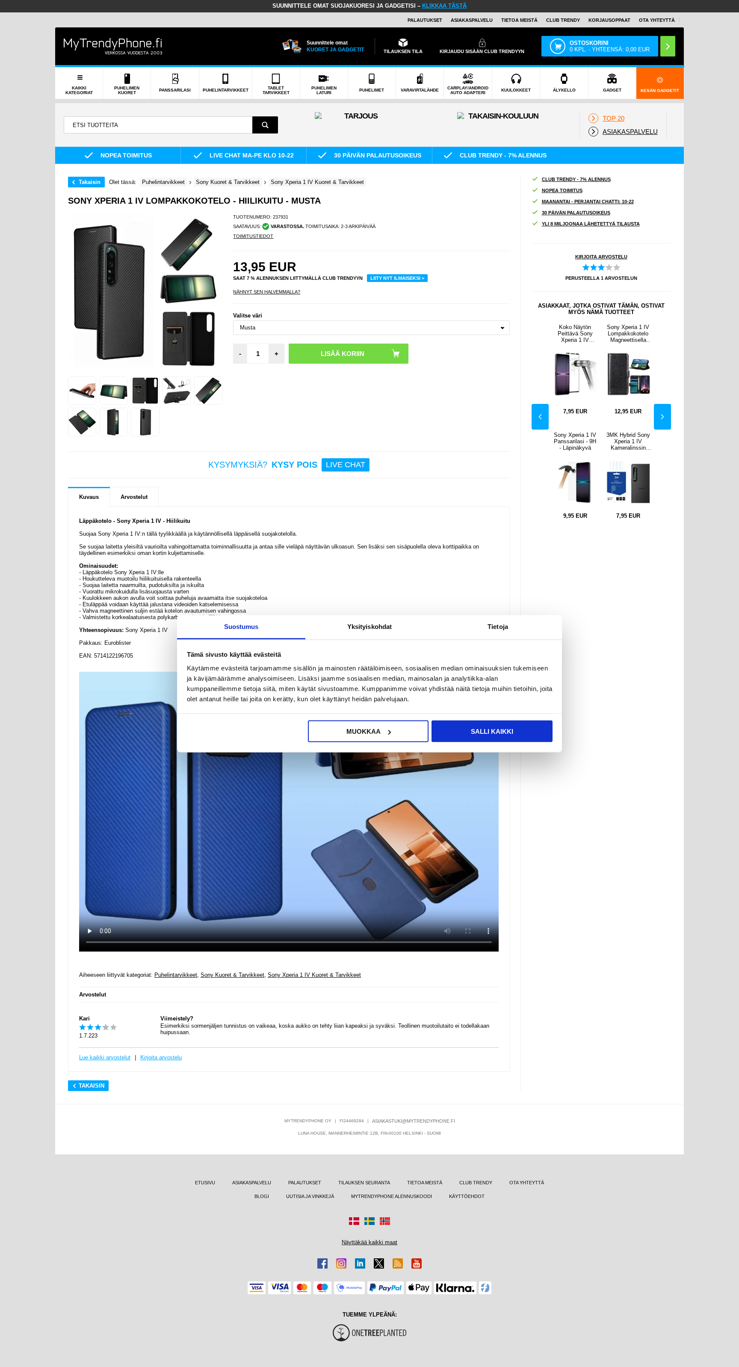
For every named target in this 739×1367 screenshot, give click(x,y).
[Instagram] (341, 1263)
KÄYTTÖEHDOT (467, 1196)
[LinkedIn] (360, 1263)
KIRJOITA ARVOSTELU (601, 256)
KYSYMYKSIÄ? (286, 464)
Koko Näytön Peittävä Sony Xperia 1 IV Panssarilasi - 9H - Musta (575, 333)
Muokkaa (363, 731)
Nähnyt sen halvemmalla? (266, 291)
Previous (540, 417)
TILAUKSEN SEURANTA (364, 1182)
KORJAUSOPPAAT (609, 20)
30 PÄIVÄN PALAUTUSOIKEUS (576, 212)
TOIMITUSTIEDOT (253, 236)
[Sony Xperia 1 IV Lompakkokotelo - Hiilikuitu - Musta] (82, 391)
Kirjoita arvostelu (161, 1057)
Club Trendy (563, 20)
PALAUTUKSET (425, 20)
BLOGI (261, 1196)
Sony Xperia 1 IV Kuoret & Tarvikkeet (314, 975)
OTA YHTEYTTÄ (657, 20)
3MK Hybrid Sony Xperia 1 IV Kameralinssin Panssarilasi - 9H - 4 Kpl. (628, 441)
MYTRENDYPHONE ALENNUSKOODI (391, 1196)
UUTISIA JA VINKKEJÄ (310, 1196)
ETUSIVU (205, 1182)
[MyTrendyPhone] (113, 46)
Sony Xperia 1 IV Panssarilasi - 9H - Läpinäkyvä (575, 441)
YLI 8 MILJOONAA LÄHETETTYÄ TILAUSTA (591, 223)
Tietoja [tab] (498, 626)
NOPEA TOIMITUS (562, 190)
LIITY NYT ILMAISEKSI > (397, 278)
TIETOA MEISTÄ (519, 20)
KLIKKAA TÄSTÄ (444, 6)
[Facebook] (322, 1263)
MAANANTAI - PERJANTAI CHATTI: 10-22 (588, 201)
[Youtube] (416, 1263)
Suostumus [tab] (241, 626)
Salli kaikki (492, 731)
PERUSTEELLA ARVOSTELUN (601, 278)
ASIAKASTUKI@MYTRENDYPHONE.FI (413, 1121)
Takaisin (90, 182)
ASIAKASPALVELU (472, 20)
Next (662, 417)
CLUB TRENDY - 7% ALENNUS (576, 179)
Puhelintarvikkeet (175, 975)
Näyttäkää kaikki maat (369, 1242)
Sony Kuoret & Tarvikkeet (232, 975)
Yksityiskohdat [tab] (369, 626)
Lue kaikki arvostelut (104, 1057)
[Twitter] (379, 1263)
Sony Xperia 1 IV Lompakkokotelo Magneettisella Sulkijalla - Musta (628, 333)
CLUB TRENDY (475, 1182)
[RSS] (398, 1263)
